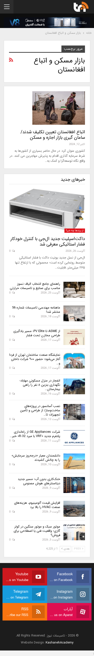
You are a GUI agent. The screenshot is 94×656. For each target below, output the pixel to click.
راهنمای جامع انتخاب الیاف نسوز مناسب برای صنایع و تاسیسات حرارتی (35, 286)
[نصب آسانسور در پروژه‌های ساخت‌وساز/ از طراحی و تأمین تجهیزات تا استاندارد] (74, 412)
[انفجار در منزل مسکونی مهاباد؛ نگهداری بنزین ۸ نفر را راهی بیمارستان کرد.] (74, 386)
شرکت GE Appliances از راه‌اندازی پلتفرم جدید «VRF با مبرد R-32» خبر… (35, 434)
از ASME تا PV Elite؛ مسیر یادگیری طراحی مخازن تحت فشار (36, 333)
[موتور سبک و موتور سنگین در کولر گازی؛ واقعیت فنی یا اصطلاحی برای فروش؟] (74, 532)
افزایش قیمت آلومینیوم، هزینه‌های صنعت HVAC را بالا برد (37, 505)
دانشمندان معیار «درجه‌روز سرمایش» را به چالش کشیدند (36, 457)
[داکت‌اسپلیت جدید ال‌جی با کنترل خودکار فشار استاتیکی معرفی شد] (47, 211)
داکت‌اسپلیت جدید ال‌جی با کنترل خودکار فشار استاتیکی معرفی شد (48, 241)
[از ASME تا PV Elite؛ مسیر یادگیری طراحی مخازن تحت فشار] (74, 337)
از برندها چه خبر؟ (74, 230)
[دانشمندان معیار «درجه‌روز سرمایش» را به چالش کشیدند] (74, 462)
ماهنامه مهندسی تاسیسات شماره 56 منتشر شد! (36, 309)
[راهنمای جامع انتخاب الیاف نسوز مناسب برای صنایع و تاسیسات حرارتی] (74, 290)
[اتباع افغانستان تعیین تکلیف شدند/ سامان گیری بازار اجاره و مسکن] (58, 108)
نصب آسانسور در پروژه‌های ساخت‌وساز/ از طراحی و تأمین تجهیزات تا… (40, 410)
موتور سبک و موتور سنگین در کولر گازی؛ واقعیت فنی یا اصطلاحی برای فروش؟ (37, 531)
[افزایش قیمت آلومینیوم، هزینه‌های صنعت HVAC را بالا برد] (74, 509)
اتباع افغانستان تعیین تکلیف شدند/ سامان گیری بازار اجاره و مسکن (53, 134)
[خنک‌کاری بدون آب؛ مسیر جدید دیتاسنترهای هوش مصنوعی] (74, 485)
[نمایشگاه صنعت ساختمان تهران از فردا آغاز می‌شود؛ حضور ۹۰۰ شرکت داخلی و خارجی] (74, 361)
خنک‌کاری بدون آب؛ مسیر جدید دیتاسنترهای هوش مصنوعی (39, 481)
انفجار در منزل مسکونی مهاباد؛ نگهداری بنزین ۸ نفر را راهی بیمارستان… (40, 385)
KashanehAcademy (59, 642)
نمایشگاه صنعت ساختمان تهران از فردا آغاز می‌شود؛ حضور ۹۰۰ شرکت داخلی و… (34, 359)
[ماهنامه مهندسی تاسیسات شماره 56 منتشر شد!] (74, 314)
